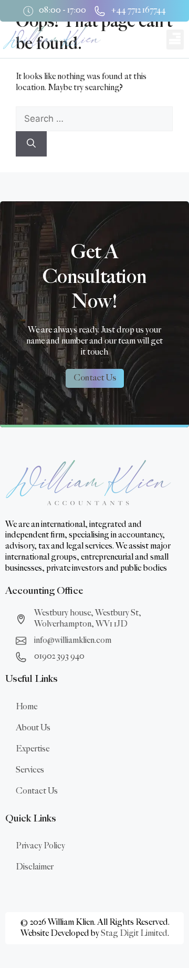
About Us (33, 728)
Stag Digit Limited (134, 933)
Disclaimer (35, 867)
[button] (175, 40)
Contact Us (37, 791)
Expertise (32, 749)
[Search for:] (94, 119)
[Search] (31, 144)
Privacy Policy (40, 846)
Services (30, 770)
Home (26, 707)
